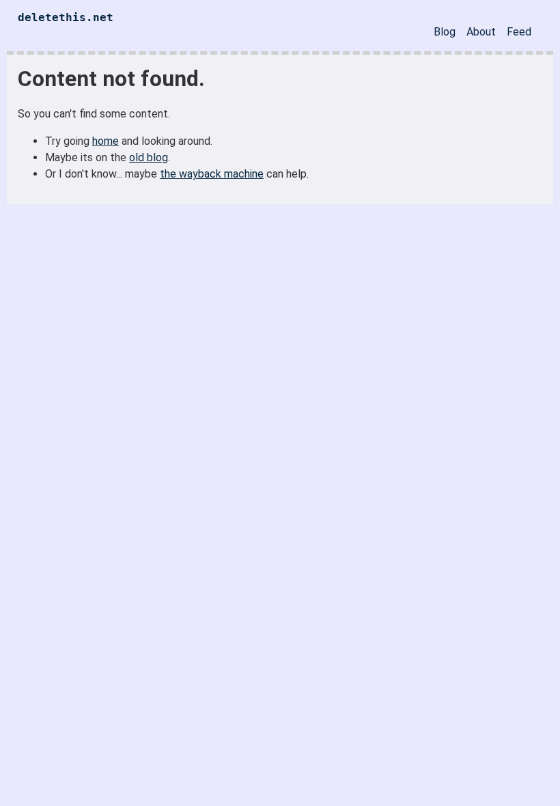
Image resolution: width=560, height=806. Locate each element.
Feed (519, 31)
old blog (148, 157)
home (105, 141)
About (481, 31)
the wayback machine (212, 173)
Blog (445, 31)
